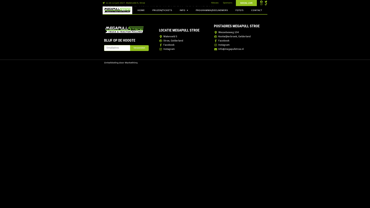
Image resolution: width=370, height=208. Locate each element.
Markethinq (131, 62)
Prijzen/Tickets (162, 10)
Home (141, 10)
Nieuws (215, 3)
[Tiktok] (266, 4)
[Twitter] (266, 1)
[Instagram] (261, 4)
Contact (256, 10)
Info (182, 10)
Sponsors (227, 3)
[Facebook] (261, 1)
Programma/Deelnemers (212, 10)
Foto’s (239, 10)
